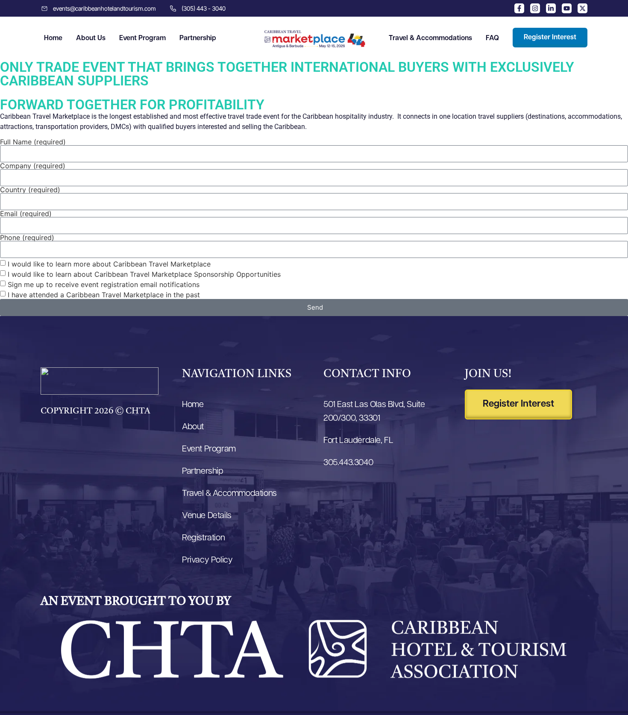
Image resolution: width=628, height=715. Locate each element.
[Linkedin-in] (551, 8)
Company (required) (32, 165)
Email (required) (26, 213)
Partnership (197, 38)
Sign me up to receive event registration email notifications (104, 284)
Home (53, 38)
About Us (91, 38)
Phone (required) (27, 237)
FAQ (492, 38)
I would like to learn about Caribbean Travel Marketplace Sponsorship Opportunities (144, 274)
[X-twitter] (582, 8)
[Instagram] (535, 8)
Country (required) (30, 189)
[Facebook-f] (519, 8)
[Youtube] (567, 8)
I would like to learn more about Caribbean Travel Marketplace (109, 263)
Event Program (142, 38)
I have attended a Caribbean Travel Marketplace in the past (104, 294)
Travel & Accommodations (430, 38)
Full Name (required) (33, 141)
